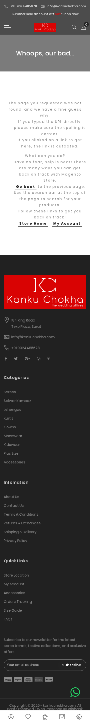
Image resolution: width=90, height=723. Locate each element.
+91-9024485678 (23, 6)
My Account (67, 223)
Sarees (10, 391)
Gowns (10, 427)
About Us (11, 496)
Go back (25, 186)
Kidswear (12, 444)
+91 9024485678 (25, 347)
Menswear (13, 435)
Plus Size (11, 453)
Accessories (14, 462)
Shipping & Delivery (20, 531)
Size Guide (13, 610)
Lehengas (12, 409)
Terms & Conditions (21, 514)
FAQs (8, 619)
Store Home (33, 223)
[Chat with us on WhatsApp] (75, 692)
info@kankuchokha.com (66, 6)
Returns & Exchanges (22, 523)
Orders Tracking (18, 601)
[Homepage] (45, 716)
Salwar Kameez (17, 400)
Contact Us (14, 505)
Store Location (16, 575)
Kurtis (9, 418)
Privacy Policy (15, 540)
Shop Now (70, 14)
